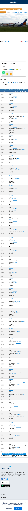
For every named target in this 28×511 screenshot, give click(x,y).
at (18, 69)
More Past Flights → (6, 453)
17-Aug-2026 (11, 298)
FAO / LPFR (13, 240)
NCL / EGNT (15, 97)
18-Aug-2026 (11, 268)
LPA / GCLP (17, 178)
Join (15, 456)
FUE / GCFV (15, 96)
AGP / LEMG (14, 198)
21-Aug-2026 (11, 145)
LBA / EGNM (18, 331)
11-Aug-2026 (11, 422)
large (6, 41)
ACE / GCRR (18, 341)
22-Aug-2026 (11, 93)
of (12, 69)
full (8, 41)
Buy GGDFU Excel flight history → (19, 453)
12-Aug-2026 (11, 379)
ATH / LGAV (23, 445)
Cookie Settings (9, 508)
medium (2, 41)
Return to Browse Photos (6, 9)
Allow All (18, 508)
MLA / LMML (17, 301)
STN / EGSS (17, 435)
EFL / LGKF (18, 158)
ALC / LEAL (14, 281)
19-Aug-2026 (11, 226)
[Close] (25, 502)
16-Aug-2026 (11, 338)
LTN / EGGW (16, 406)
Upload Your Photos (17, 9)
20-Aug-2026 (11, 175)
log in (8, 82)
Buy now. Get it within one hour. (21, 91)
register (15, 82)
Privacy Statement (11, 505)
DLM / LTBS (14, 260)
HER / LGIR (23, 138)
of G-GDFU (5, 69)
